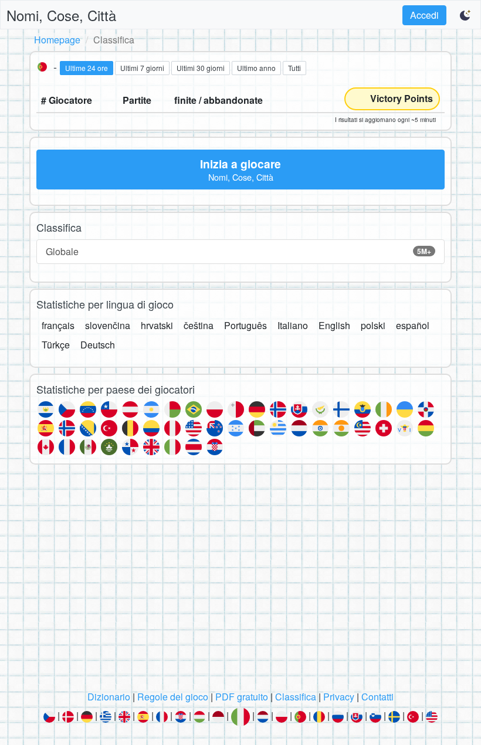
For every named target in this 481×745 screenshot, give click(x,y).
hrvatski (157, 325)
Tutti (294, 68)
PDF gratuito (241, 696)
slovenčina (107, 325)
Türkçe (56, 344)
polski (373, 325)
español (412, 325)
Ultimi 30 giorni (201, 68)
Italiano (292, 325)
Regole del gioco (172, 696)
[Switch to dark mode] (465, 15)
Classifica (295, 696)
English (334, 325)
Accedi (424, 15)
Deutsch (97, 344)
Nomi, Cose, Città (61, 15)
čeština (199, 325)
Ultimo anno (256, 68)
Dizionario (108, 696)
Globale (238, 251)
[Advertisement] (240, 581)
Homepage (57, 39)
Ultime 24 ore (86, 68)
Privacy (338, 696)
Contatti (377, 696)
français (58, 325)
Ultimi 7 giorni (142, 68)
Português (245, 325)
